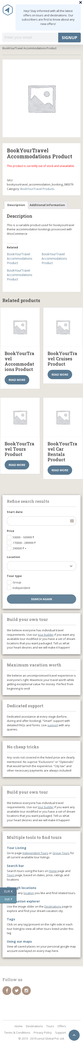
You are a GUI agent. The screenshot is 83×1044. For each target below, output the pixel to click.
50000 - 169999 (23, 537)
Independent (21, 588)
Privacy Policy (43, 1033)
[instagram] (26, 990)
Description (16, 205)
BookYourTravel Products (37, 189)
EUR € (10, 891)
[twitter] (16, 990)
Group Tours (60, 853)
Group (17, 582)
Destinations (52, 906)
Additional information (47, 205)
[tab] (16, 205)
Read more (17, 380)
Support (60, 1033)
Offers (61, 1026)
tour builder (46, 635)
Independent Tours (35, 853)
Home (53, 871)
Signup (69, 37)
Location (13, 557)
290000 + (19, 548)
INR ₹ (10, 898)
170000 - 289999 (24, 543)
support (52, 725)
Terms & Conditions (17, 1033)
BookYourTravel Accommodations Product (19, 258)
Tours (11, 875)
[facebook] (6, 990)
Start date (15, 512)
